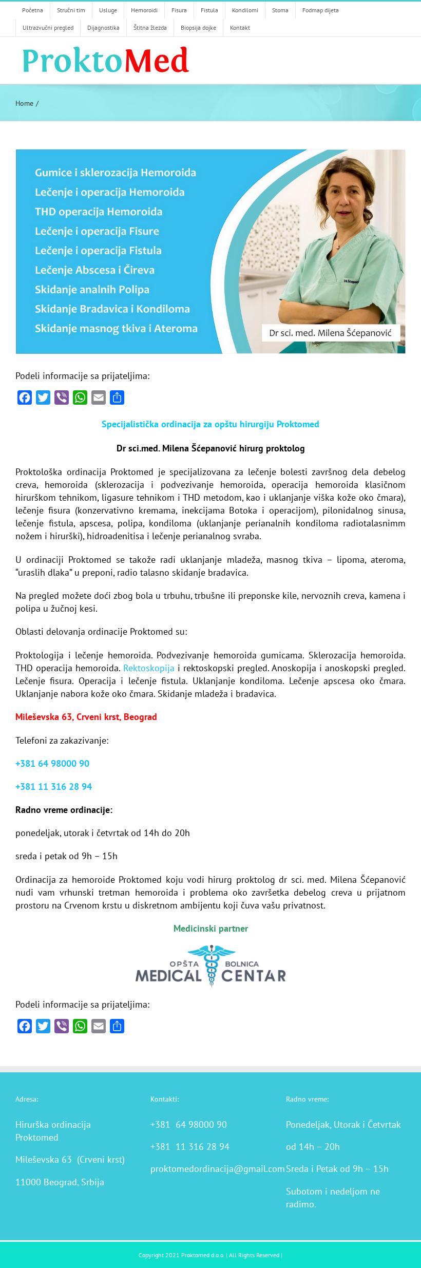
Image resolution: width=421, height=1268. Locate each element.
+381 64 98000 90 (52, 763)
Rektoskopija (149, 668)
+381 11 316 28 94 (53, 786)
